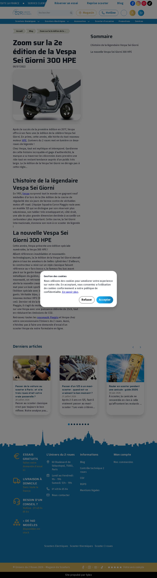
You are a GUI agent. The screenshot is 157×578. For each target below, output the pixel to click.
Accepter (105, 299)
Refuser (87, 299)
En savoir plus (70, 292)
